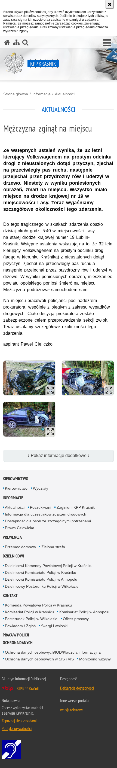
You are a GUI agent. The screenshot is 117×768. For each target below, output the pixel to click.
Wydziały (40, 488)
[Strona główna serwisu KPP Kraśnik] (7, 42)
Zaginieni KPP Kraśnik (76, 507)
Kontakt (10, 595)
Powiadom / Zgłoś (20, 626)
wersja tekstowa (71, 709)
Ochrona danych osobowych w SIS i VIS (39, 659)
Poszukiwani (40, 507)
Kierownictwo (15, 478)
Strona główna (15, 94)
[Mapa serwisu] (16, 42)
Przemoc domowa (20, 547)
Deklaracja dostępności (77, 688)
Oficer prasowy (76, 619)
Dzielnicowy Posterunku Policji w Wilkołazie (42, 586)
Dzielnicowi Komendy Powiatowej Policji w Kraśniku (49, 565)
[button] (107, 43)
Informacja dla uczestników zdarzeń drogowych (45, 514)
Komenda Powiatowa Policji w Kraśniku (38, 605)
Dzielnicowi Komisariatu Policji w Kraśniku (40, 572)
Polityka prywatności (17, 728)
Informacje (41, 94)
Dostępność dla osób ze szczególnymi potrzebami (48, 521)
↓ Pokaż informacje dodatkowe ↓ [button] (58, 455)
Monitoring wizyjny (95, 659)
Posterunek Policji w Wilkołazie (31, 619)
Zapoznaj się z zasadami (19, 720)
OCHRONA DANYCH (18, 642)
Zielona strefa (53, 547)
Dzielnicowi (13, 556)
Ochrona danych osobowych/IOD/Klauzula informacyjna (53, 652)
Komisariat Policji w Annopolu (84, 612)
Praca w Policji (16, 635)
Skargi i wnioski (54, 626)
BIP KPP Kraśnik (28, 688)
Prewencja (12, 537)
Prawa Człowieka (19, 528)
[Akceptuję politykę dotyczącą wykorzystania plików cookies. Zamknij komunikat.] (110, 4)
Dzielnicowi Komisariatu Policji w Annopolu (41, 579)
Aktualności (65, 94)
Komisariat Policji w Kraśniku (29, 612)
